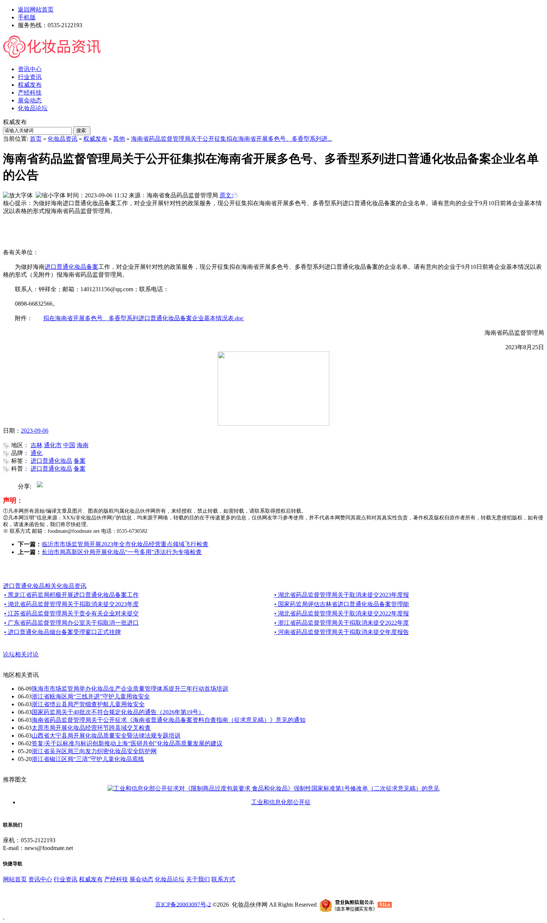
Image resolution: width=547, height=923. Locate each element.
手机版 (27, 17)
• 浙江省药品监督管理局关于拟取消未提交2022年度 (341, 623)
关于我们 (198, 879)
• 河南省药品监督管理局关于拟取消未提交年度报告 (341, 632)
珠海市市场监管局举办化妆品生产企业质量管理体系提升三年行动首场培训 (130, 688)
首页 (36, 139)
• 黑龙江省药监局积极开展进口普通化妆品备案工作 (71, 595)
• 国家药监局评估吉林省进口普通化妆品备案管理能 (341, 604)
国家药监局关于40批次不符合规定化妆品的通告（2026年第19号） (118, 712)
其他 (119, 139)
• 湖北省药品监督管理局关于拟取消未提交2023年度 (71, 604)
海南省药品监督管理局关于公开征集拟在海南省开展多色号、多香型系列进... (231, 139)
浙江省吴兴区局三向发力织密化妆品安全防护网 (94, 751)
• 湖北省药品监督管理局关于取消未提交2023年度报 (341, 595)
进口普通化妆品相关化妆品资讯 (44, 586)
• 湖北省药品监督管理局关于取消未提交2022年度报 (341, 613)
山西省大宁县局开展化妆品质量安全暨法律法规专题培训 (106, 735)
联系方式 (223, 879)
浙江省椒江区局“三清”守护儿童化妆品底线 (88, 759)
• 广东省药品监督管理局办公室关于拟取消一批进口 (71, 623)
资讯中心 (40, 879)
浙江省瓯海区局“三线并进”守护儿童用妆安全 (91, 696)
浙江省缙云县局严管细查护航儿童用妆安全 (88, 704)
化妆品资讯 (62, 139)
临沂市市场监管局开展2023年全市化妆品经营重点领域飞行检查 (125, 544)
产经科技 (116, 879)
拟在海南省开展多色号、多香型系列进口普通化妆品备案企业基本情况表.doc (143, 318)
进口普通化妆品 (65, 267)
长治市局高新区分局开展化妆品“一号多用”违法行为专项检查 (122, 552)
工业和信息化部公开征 (281, 802)
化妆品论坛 (170, 879)
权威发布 (95, 139)
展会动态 (141, 879)
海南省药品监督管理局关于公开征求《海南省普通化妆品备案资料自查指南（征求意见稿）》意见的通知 (169, 720)
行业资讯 (65, 879)
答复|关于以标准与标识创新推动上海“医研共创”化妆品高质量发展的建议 (127, 743)
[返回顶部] (3, 916)
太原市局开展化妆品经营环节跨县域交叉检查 (91, 728)
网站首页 (15, 879)
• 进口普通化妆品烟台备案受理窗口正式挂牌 (62, 632)
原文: (226, 195)
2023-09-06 (34, 430)
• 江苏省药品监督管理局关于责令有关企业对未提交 (71, 613)
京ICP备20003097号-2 (183, 904)
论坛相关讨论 (21, 654)
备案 (92, 267)
